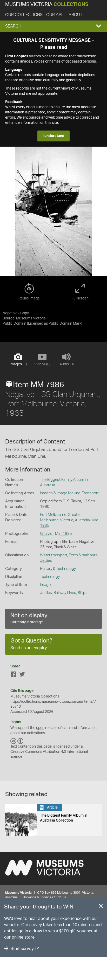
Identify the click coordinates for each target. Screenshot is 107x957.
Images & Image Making (60, 493)
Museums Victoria (46, 4)
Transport (90, 493)
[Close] (101, 907)
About (75, 15)
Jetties (46, 561)
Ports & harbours (83, 555)
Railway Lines (65, 593)
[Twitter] (22, 675)
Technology (50, 577)
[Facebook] (13, 675)
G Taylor (47, 534)
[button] (53, 26)
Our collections (24, 15)
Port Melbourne (53, 515)
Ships (83, 593)
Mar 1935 (63, 534)
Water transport (53, 555)
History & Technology (58, 569)
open (40, 728)
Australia (82, 520)
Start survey (22, 948)
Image (45, 585)
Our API (54, 15)
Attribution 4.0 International (65, 752)
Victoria (66, 520)
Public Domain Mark (65, 323)
